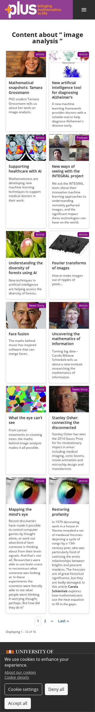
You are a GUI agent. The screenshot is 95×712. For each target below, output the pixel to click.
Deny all (56, 689)
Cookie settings (23, 689)
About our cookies (20, 672)
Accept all (17, 703)
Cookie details (16, 677)
